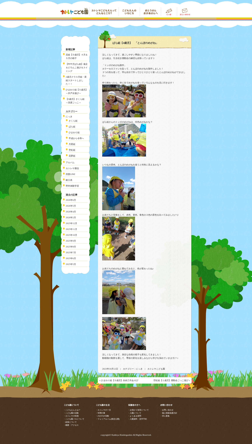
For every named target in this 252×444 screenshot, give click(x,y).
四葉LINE (70, 174)
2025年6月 (71, 258)
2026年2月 (71, 217)
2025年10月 (71, 235)
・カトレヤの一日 (103, 410)
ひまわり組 (74, 132)
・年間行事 (100, 413)
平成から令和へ (76, 138)
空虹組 (72, 150)
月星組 (72, 144)
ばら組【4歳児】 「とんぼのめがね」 (135, 42)
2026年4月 (71, 212)
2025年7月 (71, 252)
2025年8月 (71, 247)
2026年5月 (71, 206)
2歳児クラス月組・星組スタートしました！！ (76, 80)
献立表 (69, 180)
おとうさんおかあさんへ (150, 11)
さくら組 (73, 121)
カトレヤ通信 (72, 168)
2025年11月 (71, 229)
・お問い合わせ (166, 410)
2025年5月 (71, 264)
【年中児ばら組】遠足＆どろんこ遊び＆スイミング (77, 67)
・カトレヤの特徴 (71, 416)
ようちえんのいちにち (129, 11)
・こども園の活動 (71, 413)
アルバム (70, 162)
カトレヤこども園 (75, 11)
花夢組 (72, 156)
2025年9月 (71, 241)
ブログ (169, 11)
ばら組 (72, 126)
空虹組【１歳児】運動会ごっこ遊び (170, 380)
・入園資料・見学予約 (137, 419)
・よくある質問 (134, 416)
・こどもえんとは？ (71, 410)
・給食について (70, 422)
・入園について (134, 413)
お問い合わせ (184, 11)
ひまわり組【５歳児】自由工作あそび (119, 380)
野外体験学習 (72, 186)
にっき (139, 369)
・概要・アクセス (71, 425)
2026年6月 (71, 200)
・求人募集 (165, 416)
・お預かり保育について (138, 410)
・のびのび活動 (102, 416)
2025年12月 (71, 223)
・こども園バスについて (73, 419)
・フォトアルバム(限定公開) (108, 419)
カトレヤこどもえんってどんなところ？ (104, 11)
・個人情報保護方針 (168, 413)
